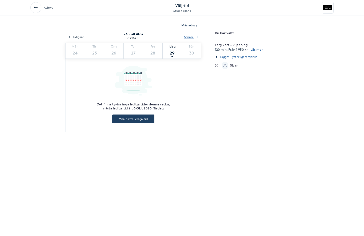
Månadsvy (189, 25)
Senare (189, 37)
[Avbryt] (35, 7)
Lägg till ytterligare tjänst (238, 57)
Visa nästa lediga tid (133, 119)
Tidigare (78, 37)
